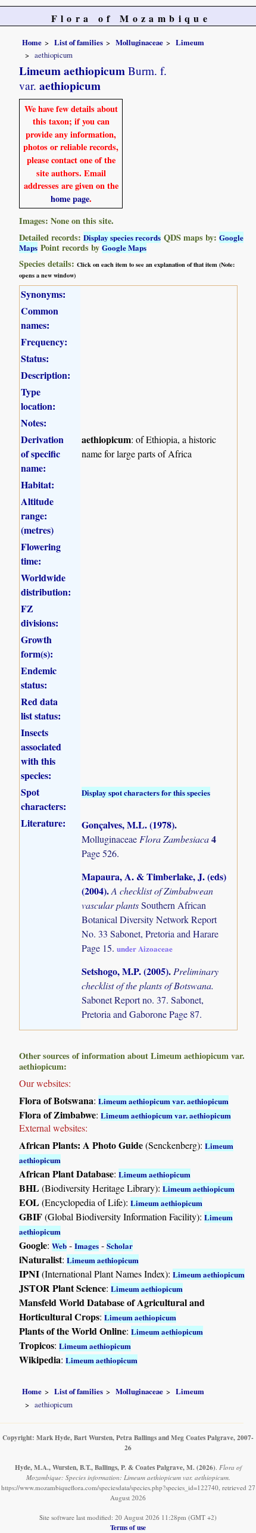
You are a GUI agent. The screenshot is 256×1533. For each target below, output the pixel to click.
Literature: (43, 823)
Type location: (38, 399)
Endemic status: (39, 677)
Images (86, 1245)
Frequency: (44, 341)
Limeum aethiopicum (154, 1174)
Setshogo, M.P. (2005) (125, 971)
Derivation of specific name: (42, 453)
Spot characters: (43, 799)
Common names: (39, 318)
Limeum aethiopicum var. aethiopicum (163, 1101)
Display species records (122, 237)
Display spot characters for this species (146, 792)
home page (70, 198)
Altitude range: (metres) (37, 515)
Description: (45, 375)
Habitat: (37, 484)
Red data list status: (41, 708)
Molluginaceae (139, 42)
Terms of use (128, 1527)
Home (32, 42)
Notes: (33, 422)
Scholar (120, 1245)
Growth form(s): (37, 646)
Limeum (190, 42)
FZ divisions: (39, 616)
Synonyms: (43, 294)
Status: (35, 358)
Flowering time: (41, 554)
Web (59, 1245)
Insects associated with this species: (41, 753)
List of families (78, 42)
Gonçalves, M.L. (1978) (128, 824)
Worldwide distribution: (46, 585)
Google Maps (124, 247)
